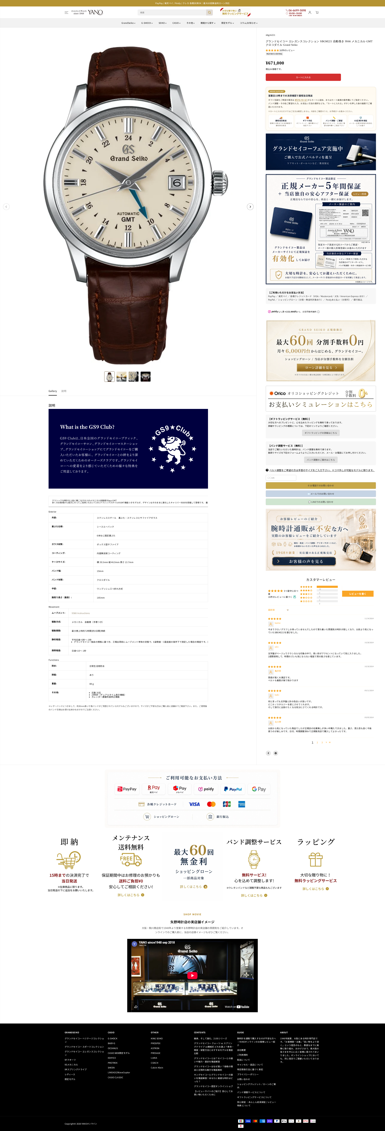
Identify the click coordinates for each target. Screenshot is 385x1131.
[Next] (250, 206)
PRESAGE (155, 1052)
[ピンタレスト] (275, 753)
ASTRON (155, 1048)
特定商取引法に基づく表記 (250, 1069)
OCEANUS (113, 1048)
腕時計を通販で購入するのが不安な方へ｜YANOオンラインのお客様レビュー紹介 (256, 1042)
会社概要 (241, 1049)
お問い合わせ (243, 1079)
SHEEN (111, 1067)
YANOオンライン (89, 1123)
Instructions (83, 613)
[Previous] (6, 206)
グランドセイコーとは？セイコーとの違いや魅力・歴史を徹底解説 (213, 1060)
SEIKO (162, 22)
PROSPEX (155, 1043)
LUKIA (154, 1057)
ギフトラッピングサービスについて (254, 1097)
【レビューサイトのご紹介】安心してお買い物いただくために (213, 1093)
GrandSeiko (128, 22)
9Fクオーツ (70, 1059)
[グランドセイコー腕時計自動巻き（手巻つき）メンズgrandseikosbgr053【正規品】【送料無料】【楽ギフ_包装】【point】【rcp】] (128, 206)
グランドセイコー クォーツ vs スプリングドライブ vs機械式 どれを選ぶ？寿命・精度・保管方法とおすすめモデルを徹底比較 (214, 1048)
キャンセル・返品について (250, 1064)
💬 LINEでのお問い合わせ (320, 501)
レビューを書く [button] (357, 593)
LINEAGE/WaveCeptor (119, 1072)
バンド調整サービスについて (251, 1092)
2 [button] (317, 742)
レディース (70, 1074)
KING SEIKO (157, 1038)
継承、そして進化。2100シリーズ (210, 1038)
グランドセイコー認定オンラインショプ (214, 1086)
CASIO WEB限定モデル (119, 1052)
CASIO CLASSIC (115, 1077)
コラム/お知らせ (248, 22)
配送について (243, 1059)
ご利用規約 (242, 1054)
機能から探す (207, 22)
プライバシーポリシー (248, 1074)
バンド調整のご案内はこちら (321, 459)
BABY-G (111, 1043)
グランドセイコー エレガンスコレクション (84, 1053)
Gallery (53, 391)
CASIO (175, 22)
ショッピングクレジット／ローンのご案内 (256, 1086)
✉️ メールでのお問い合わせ (320, 493)
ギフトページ (301, 99)
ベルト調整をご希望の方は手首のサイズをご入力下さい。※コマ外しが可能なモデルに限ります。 (322, 470)
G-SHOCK (146, 22)
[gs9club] (128, 487)
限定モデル (227, 22)
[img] (274, 618)
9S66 (74, 613)
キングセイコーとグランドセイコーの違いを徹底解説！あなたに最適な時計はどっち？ (213, 1078)
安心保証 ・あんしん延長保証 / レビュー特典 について (256, 1103)
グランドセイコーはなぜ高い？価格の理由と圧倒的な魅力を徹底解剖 (213, 1068)
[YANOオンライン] (87, 12)
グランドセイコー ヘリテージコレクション (84, 1040)
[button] (66, 12)
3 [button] (322, 742)
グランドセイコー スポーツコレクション (84, 1046)
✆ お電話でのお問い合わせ (321, 485)
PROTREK (112, 1062)
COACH (154, 1062)
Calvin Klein (157, 1067)
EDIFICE (112, 1057)
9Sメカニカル (71, 1064)
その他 (189, 22)
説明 (63, 391)
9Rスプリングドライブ (76, 1069)
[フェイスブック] (268, 753)
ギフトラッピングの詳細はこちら (321, 432)
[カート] (317, 12)
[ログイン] (309, 12)
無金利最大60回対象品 (274, 54)
